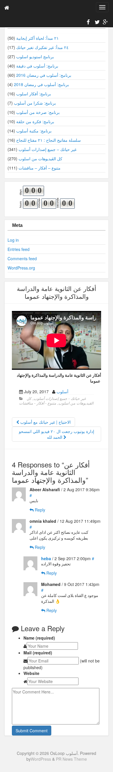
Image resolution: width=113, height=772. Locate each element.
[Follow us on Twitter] (96, 23)
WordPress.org (21, 268)
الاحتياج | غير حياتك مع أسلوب (45, 422)
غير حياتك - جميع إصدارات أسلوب (60, 398)
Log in (13, 240)
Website (31, 673)
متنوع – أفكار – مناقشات (40, 168)
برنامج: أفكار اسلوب (33, 93)
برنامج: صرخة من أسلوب (38, 112)
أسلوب (62, 391)
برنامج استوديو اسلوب (35, 56)
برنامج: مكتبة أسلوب (34, 131)
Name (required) (39, 638)
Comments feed (22, 258)
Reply (39, 510)
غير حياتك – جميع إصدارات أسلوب (47, 149)
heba (46, 558)
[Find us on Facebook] (88, 23)
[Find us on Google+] (105, 23)
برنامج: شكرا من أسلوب (35, 103)
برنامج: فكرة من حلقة (35, 121)
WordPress (41, 759)
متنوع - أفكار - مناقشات (37, 403)
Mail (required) (37, 653)
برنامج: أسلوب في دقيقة (37, 66)
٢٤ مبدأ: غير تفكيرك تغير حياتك (42, 47)
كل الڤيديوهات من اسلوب (40, 158)
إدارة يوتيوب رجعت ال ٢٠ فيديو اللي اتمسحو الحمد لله (56, 434)
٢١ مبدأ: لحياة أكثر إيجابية (37, 38)
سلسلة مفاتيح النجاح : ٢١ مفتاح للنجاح (48, 140)
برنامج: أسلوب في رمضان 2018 (41, 84)
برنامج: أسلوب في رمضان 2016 (43, 75)
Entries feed (19, 249)
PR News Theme (71, 759)
